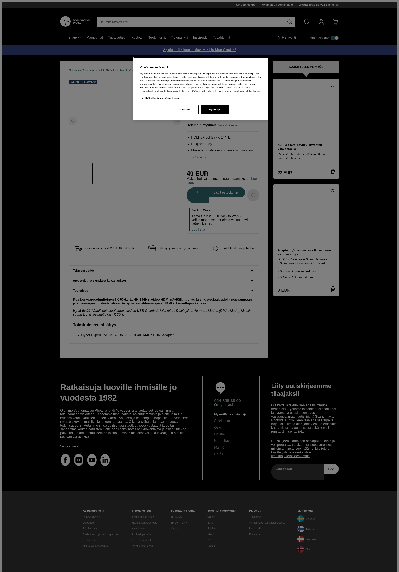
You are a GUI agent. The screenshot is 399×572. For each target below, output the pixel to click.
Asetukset (185, 109)
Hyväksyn (215, 109)
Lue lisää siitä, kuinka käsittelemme (160, 98)
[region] (200, 88)
